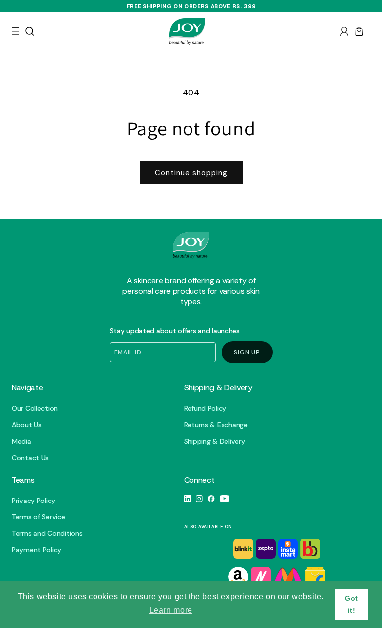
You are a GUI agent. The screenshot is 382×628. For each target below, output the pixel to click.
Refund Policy (205, 408)
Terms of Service (38, 517)
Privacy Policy (33, 501)
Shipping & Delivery (214, 441)
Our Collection (35, 408)
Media (21, 441)
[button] (15, 31)
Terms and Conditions (47, 533)
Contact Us (30, 458)
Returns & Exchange (216, 425)
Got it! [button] (351, 604)
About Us (27, 425)
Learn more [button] (170, 610)
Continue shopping (191, 173)
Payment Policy (36, 550)
